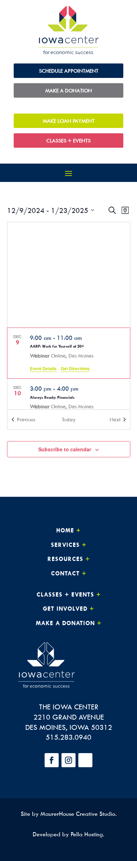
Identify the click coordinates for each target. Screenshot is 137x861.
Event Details (43, 368)
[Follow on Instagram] (68, 760)
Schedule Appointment (68, 70)
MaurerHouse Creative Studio (77, 813)
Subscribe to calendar (64, 449)
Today (69, 419)
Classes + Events (68, 140)
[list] (68, 369)
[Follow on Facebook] (52, 760)
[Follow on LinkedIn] (85, 760)
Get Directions (75, 368)
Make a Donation (68, 90)
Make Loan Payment (68, 120)
